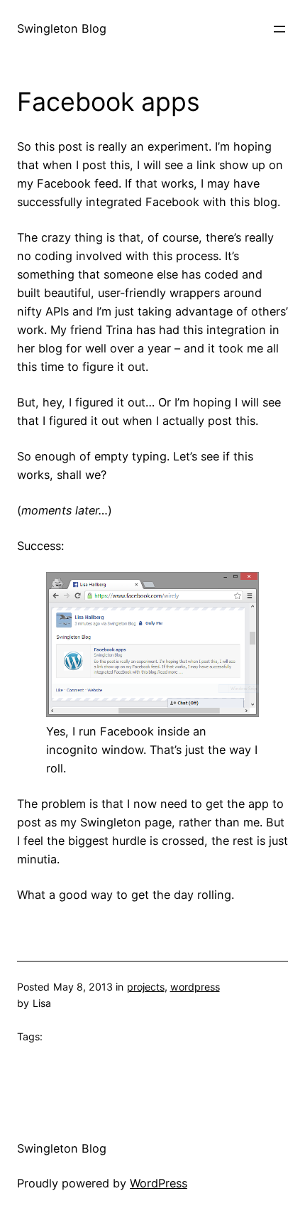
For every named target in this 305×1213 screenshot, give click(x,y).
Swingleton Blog (61, 28)
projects (146, 987)
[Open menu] (279, 29)
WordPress (158, 1183)
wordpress (195, 987)
